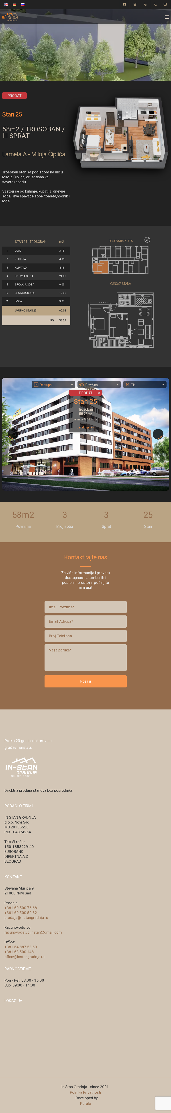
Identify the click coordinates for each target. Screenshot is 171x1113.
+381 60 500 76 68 (20, 908)
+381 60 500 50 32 (20, 912)
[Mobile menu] (167, 17)
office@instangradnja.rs (24, 956)
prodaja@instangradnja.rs (26, 917)
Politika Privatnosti (85, 1092)
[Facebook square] (125, 4)
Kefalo (85, 1103)
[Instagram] (135, 4)
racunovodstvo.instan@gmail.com (33, 932)
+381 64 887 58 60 (20, 947)
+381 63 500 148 (19, 952)
